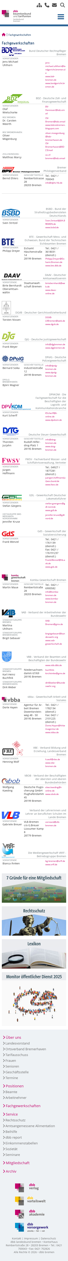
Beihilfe (11, 1131)
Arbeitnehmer (15, 1097)
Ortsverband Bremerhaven (25, 1049)
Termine (11, 1078)
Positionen (15, 1086)
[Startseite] (3, 34)
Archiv (11, 1171)
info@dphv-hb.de (53, 182)
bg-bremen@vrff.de (55, 861)
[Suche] (61, 5)
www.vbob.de (52, 794)
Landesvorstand (17, 1043)
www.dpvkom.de (53, 419)
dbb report (13, 1137)
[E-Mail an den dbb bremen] (53, 5)
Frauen (10, 1060)
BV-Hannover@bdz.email (55, 110)
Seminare (12, 1154)
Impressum (31, 1238)
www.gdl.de (51, 510)
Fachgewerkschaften (23, 1105)
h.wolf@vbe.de (52, 759)
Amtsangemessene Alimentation (30, 1126)
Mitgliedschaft (18, 1162)
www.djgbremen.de (55, 347)
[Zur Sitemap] (38, 5)
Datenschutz (48, 1238)
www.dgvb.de (52, 324)
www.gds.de (51, 566)
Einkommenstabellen (21, 1143)
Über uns (13, 1037)
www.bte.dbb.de (53, 265)
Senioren (12, 1066)
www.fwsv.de (51, 484)
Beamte (11, 1092)
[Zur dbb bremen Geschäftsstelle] (45, 5)
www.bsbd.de (52, 227)
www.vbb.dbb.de (53, 665)
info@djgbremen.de (55, 344)
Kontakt (16, 1238)
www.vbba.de (52, 732)
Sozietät (11, 1149)
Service (12, 1114)
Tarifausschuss (16, 1055)
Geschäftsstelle (17, 1072)
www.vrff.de (51, 864)
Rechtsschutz (15, 1120)
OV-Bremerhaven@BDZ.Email (54, 147)
